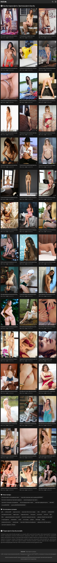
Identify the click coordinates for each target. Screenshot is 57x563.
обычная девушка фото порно (26, 502)
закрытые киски (16, 511)
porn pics (32, 519)
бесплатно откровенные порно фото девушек (11, 499)
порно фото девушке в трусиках (29, 517)
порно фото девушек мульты (41, 502)
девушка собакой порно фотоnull (44, 517)
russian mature (14, 519)
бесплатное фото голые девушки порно (10, 497)
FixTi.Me (3, 2)
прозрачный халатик (6, 522)
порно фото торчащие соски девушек (9, 502)
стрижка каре (15, 522)
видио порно (16, 514)
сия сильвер (26, 519)
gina (2, 511)
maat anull (52, 502)
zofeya (43, 519)
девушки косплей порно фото (44, 522)
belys (2, 517)
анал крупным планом (6, 514)
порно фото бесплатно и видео (29, 511)
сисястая (46, 514)
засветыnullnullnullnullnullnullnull (18, 505)
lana (51, 514)
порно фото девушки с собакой (8, 524)
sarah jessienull (51, 511)
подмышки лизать (25, 514)
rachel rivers (43, 511)
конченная (39, 514)
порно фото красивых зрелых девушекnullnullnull (32, 497)
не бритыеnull (8, 511)
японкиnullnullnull (5, 505)
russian (19, 519)
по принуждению (5, 519)
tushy (38, 511)
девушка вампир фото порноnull (12, 517)
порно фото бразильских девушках (28, 522)
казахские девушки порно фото (30, 499)
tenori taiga (38, 519)
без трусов (33, 514)
